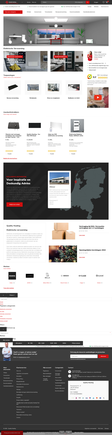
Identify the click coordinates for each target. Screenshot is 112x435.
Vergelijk (9, 154)
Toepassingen (58, 380)
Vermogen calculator (57, 374)
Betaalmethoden (20, 381)
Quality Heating (12, 428)
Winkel (29, 12)
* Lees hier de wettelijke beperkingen (77, 359)
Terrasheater (48, 12)
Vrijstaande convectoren (6, 318)
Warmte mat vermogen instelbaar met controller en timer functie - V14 (13, 135)
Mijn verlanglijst (47, 376)
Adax (12, 283)
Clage (82, 283)
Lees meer (82, 235)
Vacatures (18, 409)
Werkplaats (33, 98)
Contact (96, 59)
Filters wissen (76, 343)
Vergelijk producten (45, 379)
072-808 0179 (75, 375)
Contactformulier (76, 371)
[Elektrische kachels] (89, 41)
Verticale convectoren (5, 314)
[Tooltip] (105, 63)
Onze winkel (58, 377)
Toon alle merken (8, 288)
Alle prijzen (19, 343)
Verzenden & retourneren (22, 384)
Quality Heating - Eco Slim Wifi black (33, 135)
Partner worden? (20, 412)
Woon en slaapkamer (53, 98)
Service (28, 2)
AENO (29, 283)
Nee (69, 432)
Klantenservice (105, 6)
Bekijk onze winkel (14, 204)
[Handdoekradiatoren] (25, 41)
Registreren (46, 371)
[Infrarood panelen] (56, 18)
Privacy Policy (19, 379)
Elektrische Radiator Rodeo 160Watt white (76, 135)
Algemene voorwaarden (22, 373)
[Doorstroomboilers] (10, 42)
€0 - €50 (30, 343)
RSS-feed (100, 428)
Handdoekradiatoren (89, 12)
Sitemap (18, 389)
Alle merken (6, 340)
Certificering (19, 395)
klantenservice (22, 357)
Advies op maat (4, 321)
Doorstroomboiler (75, 12)
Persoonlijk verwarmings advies (24, 415)
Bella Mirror (47, 283)
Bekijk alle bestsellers (10, 158)
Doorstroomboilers (59, 391)
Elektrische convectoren (6, 309)
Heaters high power (60, 388)
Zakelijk (89, 6)
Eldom (99, 283)
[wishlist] (103, 2)
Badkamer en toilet (74, 98)
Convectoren (37, 12)
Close (1, 302)
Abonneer (103, 356)
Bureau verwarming (12, 98)
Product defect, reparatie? (22, 400)
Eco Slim (2, 311)
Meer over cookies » (79, 432)
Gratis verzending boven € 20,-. (12, 6)
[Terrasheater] (56, 26)
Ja (61, 432)
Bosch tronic (65, 283)
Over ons (34, 2)
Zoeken (88, 2)
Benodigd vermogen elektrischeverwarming (26, 392)
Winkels (96, 6)
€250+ (64, 343)
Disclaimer (18, 376)
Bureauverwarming (61, 12)
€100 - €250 (53, 343)
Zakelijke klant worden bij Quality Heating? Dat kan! (27, 403)
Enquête (18, 397)
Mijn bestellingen (47, 373)
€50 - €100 (41, 343)
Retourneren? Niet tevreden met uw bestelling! (27, 407)
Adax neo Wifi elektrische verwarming (55, 135)
